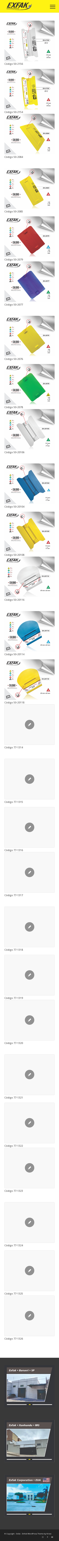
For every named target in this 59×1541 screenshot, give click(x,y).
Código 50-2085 (13, 211)
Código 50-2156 (13, 64)
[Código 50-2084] (29, 134)
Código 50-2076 (13, 359)
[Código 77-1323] (29, 1168)
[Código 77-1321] (29, 1074)
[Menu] (50, 6)
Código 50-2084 (13, 157)
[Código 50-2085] (29, 188)
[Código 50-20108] (29, 532)
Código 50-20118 (14, 702)
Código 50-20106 (14, 452)
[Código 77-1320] (29, 1020)
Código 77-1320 (13, 1043)
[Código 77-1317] (29, 872)
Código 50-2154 (13, 112)
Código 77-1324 (13, 1245)
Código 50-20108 (14, 555)
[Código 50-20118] (29, 679)
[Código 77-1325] (29, 1270)
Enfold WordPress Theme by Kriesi (36, 1533)
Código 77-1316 (13, 850)
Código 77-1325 (13, 1293)
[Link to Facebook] (47, 1537)
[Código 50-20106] (29, 429)
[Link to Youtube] (52, 1537)
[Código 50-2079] (29, 236)
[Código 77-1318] (29, 927)
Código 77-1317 (13, 895)
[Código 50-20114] (29, 631)
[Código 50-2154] (29, 89)
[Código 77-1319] (29, 975)
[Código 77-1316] (29, 827)
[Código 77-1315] (29, 779)
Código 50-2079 (13, 259)
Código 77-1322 (13, 1146)
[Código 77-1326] (29, 1315)
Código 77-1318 (13, 949)
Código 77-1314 (13, 747)
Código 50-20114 (14, 654)
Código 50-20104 (14, 506)
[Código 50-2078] (29, 384)
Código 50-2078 (13, 407)
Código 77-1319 (13, 998)
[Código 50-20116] (29, 577)
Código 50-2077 (13, 304)
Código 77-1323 (13, 1191)
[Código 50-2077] (29, 281)
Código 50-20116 (14, 599)
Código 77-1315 (13, 802)
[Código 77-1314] (29, 724)
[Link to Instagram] (42, 1537)
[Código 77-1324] (29, 1222)
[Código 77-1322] (29, 1123)
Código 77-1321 (13, 1097)
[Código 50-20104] (29, 483)
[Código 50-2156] (29, 41)
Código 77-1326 (13, 1338)
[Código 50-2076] (29, 336)
